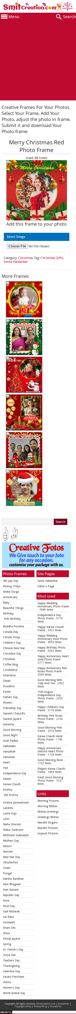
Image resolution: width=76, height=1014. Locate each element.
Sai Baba (8, 916)
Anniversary (10, 597)
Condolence (10, 669)
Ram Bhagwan (12, 884)
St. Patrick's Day (13, 949)
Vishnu (7, 982)
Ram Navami (10, 889)
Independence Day (14, 773)
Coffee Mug (10, 664)
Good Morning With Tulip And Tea (49, 681)
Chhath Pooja (11, 637)
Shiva (6, 933)
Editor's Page (45, 586)
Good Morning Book (50, 760)
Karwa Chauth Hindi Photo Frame (49, 738)
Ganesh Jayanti (12, 718)
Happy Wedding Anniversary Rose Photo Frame (52, 639)
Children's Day (12, 642)
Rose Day (9, 906)
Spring (7, 944)
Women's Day (11, 987)
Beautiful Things (13, 608)
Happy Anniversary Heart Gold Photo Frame (53, 658)
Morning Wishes (47, 806)
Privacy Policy (40, 1006)
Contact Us (55, 1006)
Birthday (8, 613)
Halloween (9, 746)
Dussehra (9, 686)
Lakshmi (8, 808)
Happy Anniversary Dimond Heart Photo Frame (50, 751)
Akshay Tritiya (11, 586)
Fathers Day (10, 697)
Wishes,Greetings (48, 811)
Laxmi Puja (9, 813)
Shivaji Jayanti (11, 938)
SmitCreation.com (45, 1004)
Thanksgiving (11, 965)
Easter (7, 691)
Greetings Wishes (48, 817)
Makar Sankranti (13, 829)
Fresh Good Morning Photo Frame (50, 779)
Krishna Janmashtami (16, 802)
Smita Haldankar (16, 262)
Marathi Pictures (47, 828)
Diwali (6, 680)
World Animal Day (14, 993)
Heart (6, 762)
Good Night (10, 735)
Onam (6, 867)
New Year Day (11, 857)
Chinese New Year (14, 648)
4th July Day (10, 580)
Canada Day (10, 631)
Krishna (7, 789)
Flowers (7, 702)
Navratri (8, 851)
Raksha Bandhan (13, 878)
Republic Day (11, 895)
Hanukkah (9, 751)
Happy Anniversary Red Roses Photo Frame (52, 669)
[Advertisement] (38, 60)
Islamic (7, 778)
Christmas (25, 258)
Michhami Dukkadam (16, 835)
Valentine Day (11, 971)
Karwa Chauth (12, 784)
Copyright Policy (23, 1006)
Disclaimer (63, 1004)
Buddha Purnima (13, 626)
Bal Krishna (11, 794)
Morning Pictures (48, 800)
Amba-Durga (11, 591)
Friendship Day (12, 708)
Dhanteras (9, 675)
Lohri (6, 818)
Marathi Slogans (47, 822)
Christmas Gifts (52, 258)
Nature (7, 846)
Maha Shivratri (12, 824)
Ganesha (8, 724)
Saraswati (9, 922)
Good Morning (12, 729)
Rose (6, 900)
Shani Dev (9, 927)
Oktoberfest (10, 862)
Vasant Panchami (13, 976)
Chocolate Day (12, 653)
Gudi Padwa (10, 740)
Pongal (7, 873)
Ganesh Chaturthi (14, 713)
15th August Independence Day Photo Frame (49, 695)
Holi (5, 767)
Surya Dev (9, 955)
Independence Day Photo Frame (49, 616)
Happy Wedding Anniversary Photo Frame (53, 605)
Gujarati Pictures (47, 833)
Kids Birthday (12, 618)
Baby (6, 602)
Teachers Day (11, 960)
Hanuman (9, 757)
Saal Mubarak (11, 911)
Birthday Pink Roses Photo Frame (49, 717)
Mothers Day (11, 840)
